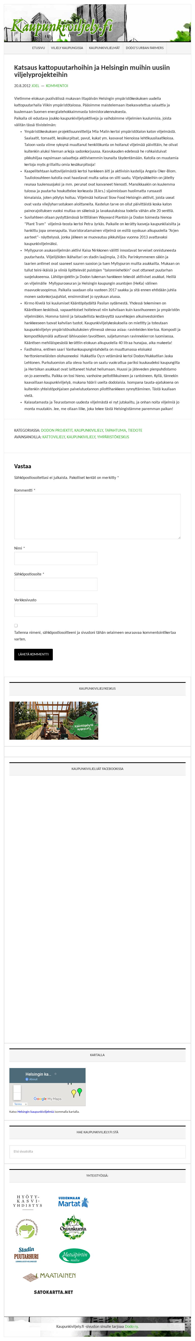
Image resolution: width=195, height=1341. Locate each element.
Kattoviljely (53, 437)
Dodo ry (131, 1327)
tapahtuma (115, 431)
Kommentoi (57, 86)
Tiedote (135, 431)
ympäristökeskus (113, 437)
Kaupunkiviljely (88, 431)
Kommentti (25, 491)
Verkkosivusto (25, 600)
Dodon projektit (56, 431)
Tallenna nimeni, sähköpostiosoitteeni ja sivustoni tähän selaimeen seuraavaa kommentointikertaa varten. (95, 636)
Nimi (19, 548)
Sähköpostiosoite (29, 574)
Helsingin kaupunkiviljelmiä (36, 1111)
